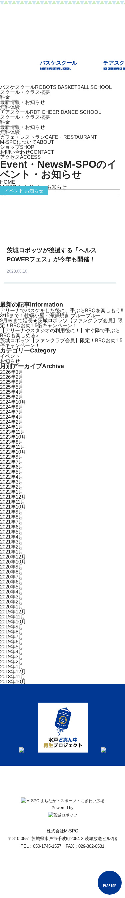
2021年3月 (11, 542)
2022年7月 (11, 462)
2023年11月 (12, 432)
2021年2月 (11, 547)
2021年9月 (11, 512)
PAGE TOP (109, 886)
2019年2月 (11, 661)
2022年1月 (11, 492)
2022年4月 (11, 477)
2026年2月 (11, 377)
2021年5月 (11, 532)
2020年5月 (11, 586)
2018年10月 (13, 681)
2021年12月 (13, 497)
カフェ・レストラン (48, 137)
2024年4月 (11, 417)
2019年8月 (11, 631)
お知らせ (10, 361)
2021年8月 (11, 517)
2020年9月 (11, 566)
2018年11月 (12, 676)
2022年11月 (12, 447)
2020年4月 (11, 591)
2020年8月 (11, 571)
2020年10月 (13, 561)
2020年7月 (11, 576)
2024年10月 (13, 402)
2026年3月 (11, 372)
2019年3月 (11, 656)
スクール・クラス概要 (25, 92)
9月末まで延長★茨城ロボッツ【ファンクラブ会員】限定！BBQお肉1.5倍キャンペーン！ (61, 323)
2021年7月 (11, 522)
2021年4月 (11, 537)
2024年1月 (11, 427)
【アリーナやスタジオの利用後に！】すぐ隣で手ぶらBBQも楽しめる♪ (60, 333)
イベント (10, 356)
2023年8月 (11, 442)
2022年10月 (13, 452)
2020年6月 (11, 581)
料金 (5, 97)
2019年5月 (11, 646)
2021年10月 (13, 507)
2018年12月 (13, 671)
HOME (7, 182)
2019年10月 (13, 621)
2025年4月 (11, 392)
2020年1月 (11, 606)
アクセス (20, 157)
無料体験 (10, 107)
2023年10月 (13, 437)
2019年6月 (11, 641)
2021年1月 (11, 552)
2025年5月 (11, 387)
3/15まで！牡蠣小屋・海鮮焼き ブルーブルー (50, 315)
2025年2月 (11, 397)
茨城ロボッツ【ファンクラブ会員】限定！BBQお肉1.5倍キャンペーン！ (61, 342)
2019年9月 (11, 626)
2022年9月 (11, 457)
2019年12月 (13, 611)
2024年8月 (11, 407)
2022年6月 (11, 467)
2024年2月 (11, 422)
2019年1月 (11, 666)
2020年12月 (13, 557)
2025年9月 (11, 382)
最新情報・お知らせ (22, 102)
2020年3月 (11, 596)
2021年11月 (12, 502)
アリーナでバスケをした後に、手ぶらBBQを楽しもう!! (61, 310)
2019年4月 (11, 651)
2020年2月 (11, 601)
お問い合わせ (27, 152)
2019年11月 (12, 616)
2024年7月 (11, 412)
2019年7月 (11, 636)
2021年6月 (11, 527)
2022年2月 (11, 487)
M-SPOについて (27, 142)
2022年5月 (11, 472)
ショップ (17, 147)
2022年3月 (11, 482)
